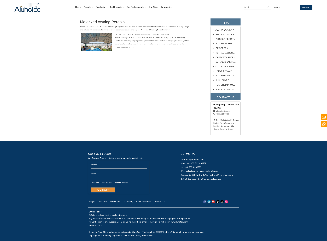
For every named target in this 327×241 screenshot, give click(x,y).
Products (100, 7)
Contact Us (166, 7)
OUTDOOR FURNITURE (227, 66)
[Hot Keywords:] (268, 7)
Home (78, 7)
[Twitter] (222, 201)
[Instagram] (226, 201)
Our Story (153, 7)
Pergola (88, 7)
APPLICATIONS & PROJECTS (227, 34)
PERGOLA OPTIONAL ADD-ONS (227, 89)
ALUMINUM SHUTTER (226, 76)
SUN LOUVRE (222, 80)
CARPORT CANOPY (225, 57)
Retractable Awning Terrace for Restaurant (152, 35)
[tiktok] (217, 201)
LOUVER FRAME (223, 71)
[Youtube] (213, 201)
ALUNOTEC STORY (225, 30)
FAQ (166, 201)
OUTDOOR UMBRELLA (226, 62)
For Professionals (135, 7)
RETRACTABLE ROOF (124, 35)
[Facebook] (204, 201)
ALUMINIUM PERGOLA (226, 44)
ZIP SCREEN (221, 48)
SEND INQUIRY (102, 190)
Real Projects (116, 7)
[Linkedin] (209, 201)
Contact (157, 201)
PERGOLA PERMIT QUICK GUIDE (227, 39)
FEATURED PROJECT (226, 85)
